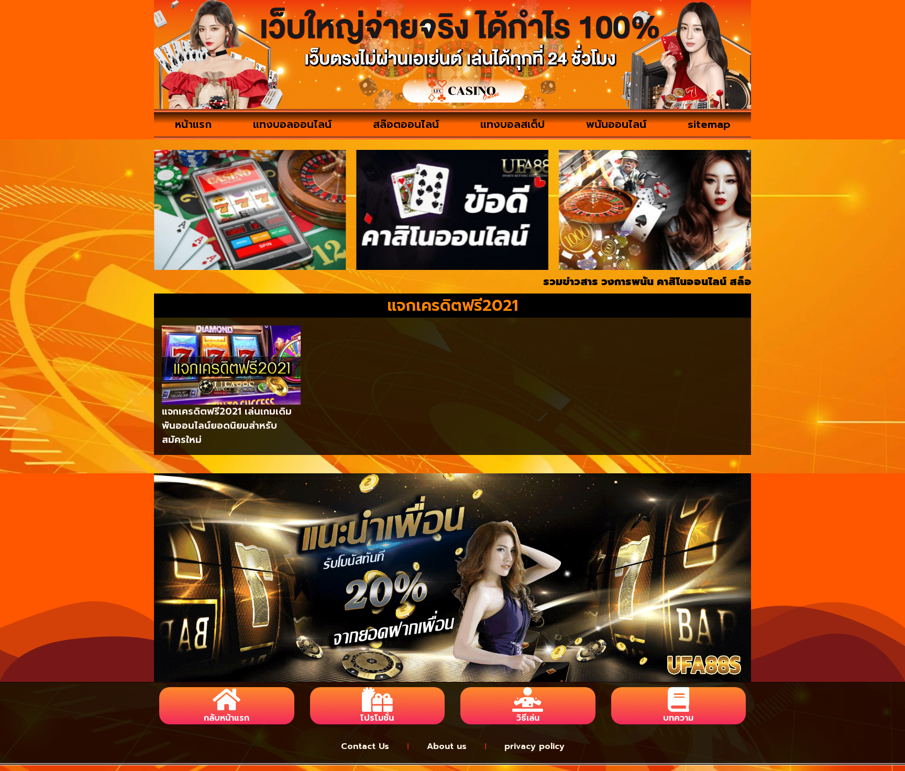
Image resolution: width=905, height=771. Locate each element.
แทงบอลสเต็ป (512, 124)
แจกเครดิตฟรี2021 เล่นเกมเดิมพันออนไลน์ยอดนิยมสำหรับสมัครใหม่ (227, 425)
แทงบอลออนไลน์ (292, 124)
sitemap (709, 124)
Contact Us (365, 746)
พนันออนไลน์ (616, 124)
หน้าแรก (193, 124)
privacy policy (534, 746)
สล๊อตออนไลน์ (406, 124)
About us (447, 746)
